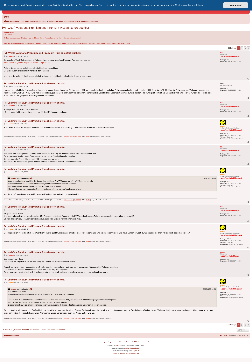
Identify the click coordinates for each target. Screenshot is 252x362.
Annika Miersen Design (132, 348)
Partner (150, 342)
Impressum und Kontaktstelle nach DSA (122, 342)
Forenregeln (8, 34)
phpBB (118, 345)
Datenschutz (142, 342)
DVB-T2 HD (77, 136)
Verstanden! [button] (236, 5)
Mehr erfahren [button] (195, 5)
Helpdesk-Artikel (75, 38)
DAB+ (88, 136)
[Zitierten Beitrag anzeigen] (31, 178)
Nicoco (13, 178)
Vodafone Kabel (68, 136)
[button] (248, 48)
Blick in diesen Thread (42, 38)
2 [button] (241, 48)
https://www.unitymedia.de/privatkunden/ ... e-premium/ (27, 63)
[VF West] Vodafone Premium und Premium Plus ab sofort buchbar (45, 27)
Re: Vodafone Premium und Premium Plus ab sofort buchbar (34, 83)
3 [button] (245, 48)
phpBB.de (136, 350)
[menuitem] (6, 17)
